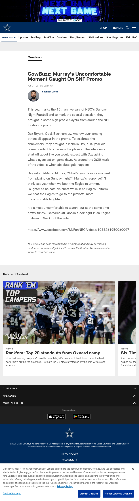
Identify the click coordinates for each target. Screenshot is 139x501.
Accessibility (69, 459)
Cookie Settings (12, 493)
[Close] (133, 469)
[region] (69, 482)
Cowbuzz (35, 57)
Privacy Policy (69, 453)
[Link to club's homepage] (7, 26)
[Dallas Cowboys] (69, 433)
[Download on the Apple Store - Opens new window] (56, 417)
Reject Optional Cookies (118, 493)
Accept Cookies (89, 493)
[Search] (127, 27)
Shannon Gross (50, 91)
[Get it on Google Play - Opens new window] (81, 418)
